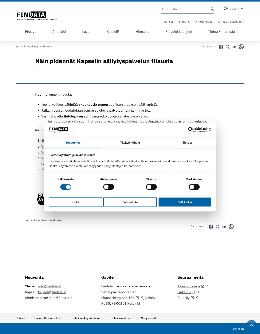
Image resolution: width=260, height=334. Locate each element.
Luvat (86, 31)
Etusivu (30, 31)
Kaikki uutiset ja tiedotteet (36, 46)
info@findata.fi (49, 286)
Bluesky (183, 298)
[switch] (108, 187)
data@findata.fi (60, 298)
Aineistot (59, 31)
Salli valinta (130, 202)
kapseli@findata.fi (52, 292)
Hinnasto (143, 31)
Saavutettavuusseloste (48, 318)
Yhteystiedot (204, 21)
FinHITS (184, 21)
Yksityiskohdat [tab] (130, 142)
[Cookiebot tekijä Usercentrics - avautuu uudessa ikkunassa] (194, 130)
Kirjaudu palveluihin (231, 21)
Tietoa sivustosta (120, 318)
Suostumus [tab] (73, 142)
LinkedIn (184, 292)
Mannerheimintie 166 (118, 298)
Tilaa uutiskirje (188, 286)
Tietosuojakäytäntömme (86, 318)
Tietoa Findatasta (221, 31)
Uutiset (168, 21)
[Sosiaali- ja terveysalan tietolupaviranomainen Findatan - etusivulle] (36, 16)
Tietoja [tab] (187, 142)
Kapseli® (113, 31)
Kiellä (75, 202)
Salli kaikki (185, 202)
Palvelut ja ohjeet (179, 31)
